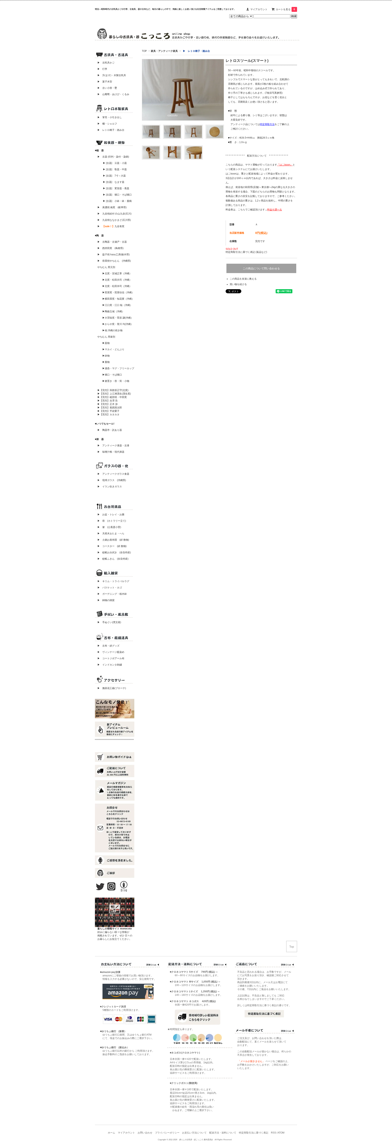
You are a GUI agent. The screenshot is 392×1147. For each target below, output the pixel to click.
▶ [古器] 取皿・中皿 (115, 169)
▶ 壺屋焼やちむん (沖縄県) (114, 260)
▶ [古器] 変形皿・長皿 (116, 188)
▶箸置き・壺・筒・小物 (115, 381)
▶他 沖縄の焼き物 (112, 330)
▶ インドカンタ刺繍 (108, 664)
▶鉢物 (106, 355)
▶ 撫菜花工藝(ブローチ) (110, 688)
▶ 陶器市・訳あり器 (109, 430)
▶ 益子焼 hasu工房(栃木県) (113, 254)
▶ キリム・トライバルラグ (113, 581)
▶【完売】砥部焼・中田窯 (112, 397)
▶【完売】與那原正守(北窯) (112, 390)
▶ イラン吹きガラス (109, 486)
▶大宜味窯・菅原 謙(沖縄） (117, 317)
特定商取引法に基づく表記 (253, 1132)
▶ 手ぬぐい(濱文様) (109, 622)
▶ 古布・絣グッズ (107, 645)
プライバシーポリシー (167, 1132)
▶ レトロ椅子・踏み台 (110, 130)
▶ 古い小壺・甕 (107, 88)
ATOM (281, 1132)
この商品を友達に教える (243, 278)
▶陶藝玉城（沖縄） (113, 311)
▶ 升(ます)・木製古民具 (110, 75)
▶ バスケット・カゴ (109, 587)
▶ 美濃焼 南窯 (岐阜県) (112, 207)
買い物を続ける (238, 284)
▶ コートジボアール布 (109, 658)
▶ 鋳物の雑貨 (106, 600)
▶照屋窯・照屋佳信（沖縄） (118, 292)
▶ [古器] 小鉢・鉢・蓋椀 (117, 201)
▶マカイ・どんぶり (113, 349)
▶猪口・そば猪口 (112, 374)
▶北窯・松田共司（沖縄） (117, 279)
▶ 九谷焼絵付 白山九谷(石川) (113, 213)
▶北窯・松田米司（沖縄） (117, 286)
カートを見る (285, 9)
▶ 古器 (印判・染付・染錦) (113, 156)
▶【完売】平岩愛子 (108, 411)
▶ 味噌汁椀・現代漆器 (110, 451)
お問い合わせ (145, 1132)
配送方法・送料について (222, 1132)
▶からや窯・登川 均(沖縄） (117, 324)
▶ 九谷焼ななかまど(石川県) (114, 220)
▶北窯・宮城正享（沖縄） (117, 273)
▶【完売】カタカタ (108, 414)
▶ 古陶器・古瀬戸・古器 (112, 241)
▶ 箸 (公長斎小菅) (109, 527)
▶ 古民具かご (105, 62)
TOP (144, 51)
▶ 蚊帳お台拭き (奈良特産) (114, 552)
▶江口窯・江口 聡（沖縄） (117, 305)
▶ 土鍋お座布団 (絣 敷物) (113, 539)
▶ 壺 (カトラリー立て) (111, 520)
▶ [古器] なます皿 (113, 182)
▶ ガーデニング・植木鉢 (111, 593)
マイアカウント (258, 9)
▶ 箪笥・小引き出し (109, 117)
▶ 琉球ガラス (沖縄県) (111, 480)
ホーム (111, 1132)
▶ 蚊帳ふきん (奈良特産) (112, 558)
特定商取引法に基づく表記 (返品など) (246, 252)
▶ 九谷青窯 (110, 226)
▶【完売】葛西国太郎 (109, 407)
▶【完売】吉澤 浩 (108, 400)
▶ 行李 (101, 69)
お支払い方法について (194, 1132)
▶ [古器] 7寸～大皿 (114, 175)
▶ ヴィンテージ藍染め (109, 652)
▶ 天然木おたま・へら (110, 533)
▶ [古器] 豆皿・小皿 (115, 163)
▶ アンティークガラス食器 (113, 473)
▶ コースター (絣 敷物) (112, 546)
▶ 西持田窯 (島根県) (110, 248)
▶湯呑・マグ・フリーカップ (118, 368)
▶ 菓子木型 (103, 81)
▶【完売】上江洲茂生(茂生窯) (114, 393)
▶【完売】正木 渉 (107, 404)
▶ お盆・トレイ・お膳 (110, 514)
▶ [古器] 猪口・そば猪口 (117, 194)
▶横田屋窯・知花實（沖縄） (118, 298)
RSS (273, 1132)
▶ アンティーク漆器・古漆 (113, 445)
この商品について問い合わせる (261, 268)
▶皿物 (106, 343)
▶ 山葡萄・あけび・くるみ (112, 94)
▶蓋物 (106, 362)
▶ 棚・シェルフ (107, 123)
